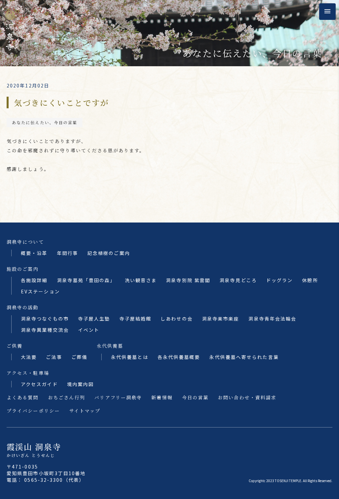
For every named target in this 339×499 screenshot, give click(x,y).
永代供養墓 (110, 345)
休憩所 (310, 280)
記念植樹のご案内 (108, 253)
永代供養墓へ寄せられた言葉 (243, 357)
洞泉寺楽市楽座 (220, 318)
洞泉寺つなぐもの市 (45, 318)
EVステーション (40, 291)
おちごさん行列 (66, 397)
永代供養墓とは (129, 357)
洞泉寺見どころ (238, 280)
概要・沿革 (34, 253)
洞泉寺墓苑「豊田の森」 (86, 280)
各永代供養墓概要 (179, 357)
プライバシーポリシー (33, 410)
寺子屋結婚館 (136, 318)
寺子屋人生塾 (94, 318)
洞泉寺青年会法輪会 (272, 318)
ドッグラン (279, 280)
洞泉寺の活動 (23, 307)
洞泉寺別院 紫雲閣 (188, 280)
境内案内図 (80, 384)
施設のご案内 (23, 269)
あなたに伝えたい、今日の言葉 (44, 122)
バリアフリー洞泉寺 (118, 397)
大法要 (29, 357)
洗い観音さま (141, 280)
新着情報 (161, 397)
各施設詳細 (34, 280)
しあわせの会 (177, 318)
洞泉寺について (25, 241)
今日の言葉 (195, 397)
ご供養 (15, 345)
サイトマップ (85, 410)
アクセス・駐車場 (28, 373)
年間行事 (67, 253)
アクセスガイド (39, 384)
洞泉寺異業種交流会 (45, 329)
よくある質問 (23, 397)
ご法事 (54, 357)
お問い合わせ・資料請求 (247, 397)
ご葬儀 (79, 357)
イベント (88, 329)
